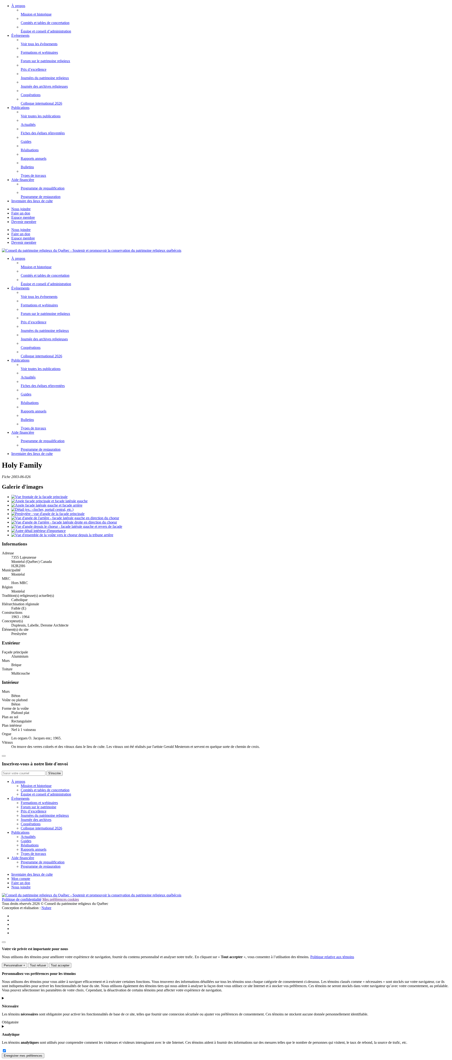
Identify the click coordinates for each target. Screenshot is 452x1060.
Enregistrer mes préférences (23, 1055)
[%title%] (4, 942)
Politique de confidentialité (21, 899)
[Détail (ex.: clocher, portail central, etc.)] (42, 509)
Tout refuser (38, 965)
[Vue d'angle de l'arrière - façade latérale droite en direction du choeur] (64, 522)
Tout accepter (60, 965)
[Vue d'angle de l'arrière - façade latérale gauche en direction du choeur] (65, 518)
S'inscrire (54, 773)
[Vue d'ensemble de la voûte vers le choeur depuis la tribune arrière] (62, 535)
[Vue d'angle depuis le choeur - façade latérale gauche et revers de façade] (66, 526)
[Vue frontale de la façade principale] (39, 497)
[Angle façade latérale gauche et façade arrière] (46, 505)
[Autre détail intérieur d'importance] (38, 531)
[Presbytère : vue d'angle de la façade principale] (48, 514)
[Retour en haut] (4, 756)
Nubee (46, 908)
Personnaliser (14, 965)
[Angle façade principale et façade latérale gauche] (49, 501)
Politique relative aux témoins (332, 957)
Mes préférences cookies (60, 899)
